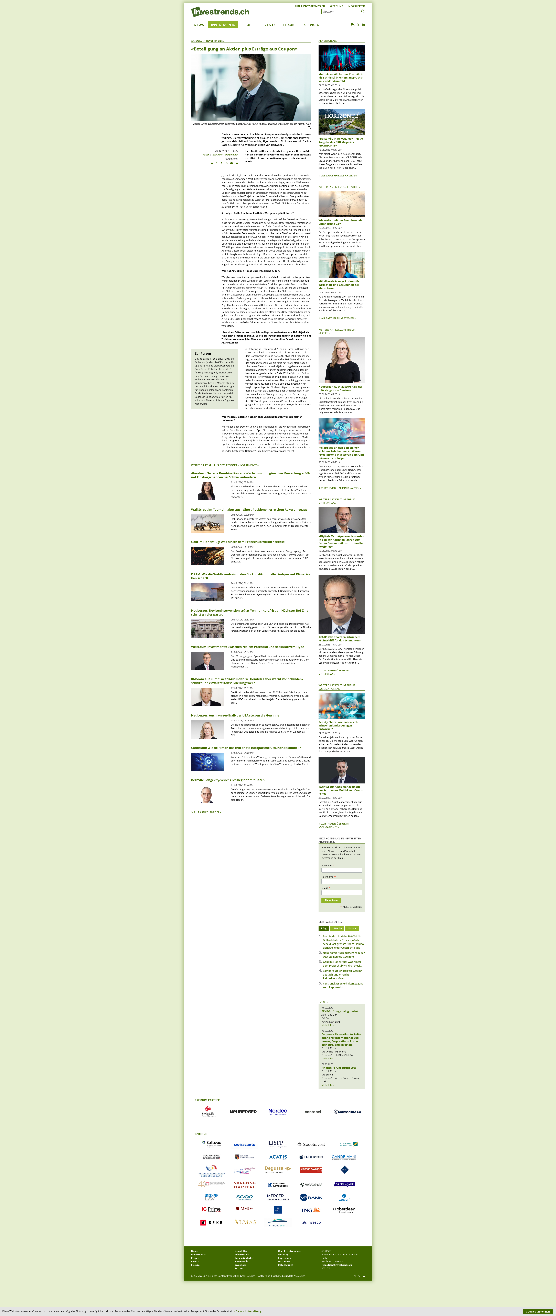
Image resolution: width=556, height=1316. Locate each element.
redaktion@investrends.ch (336, 1265)
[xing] (215, 164)
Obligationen (231, 154)
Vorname (327, 865)
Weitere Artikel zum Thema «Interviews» (337, 501)
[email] (230, 164)
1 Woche (337, 928)
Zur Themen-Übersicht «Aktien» (341, 488)
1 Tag (324, 928)
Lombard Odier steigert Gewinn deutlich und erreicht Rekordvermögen (342, 974)
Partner (201, 1134)
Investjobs (240, 1265)
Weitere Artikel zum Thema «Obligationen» (337, 687)
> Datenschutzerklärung (248, 1311)
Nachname (328, 877)
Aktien (206, 154)
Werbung (336, 6)
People (248, 24)
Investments (223, 24)
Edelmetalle (241, 1261)
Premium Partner (207, 1100)
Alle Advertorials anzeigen (339, 175)
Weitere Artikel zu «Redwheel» (339, 187)
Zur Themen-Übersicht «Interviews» (334, 672)
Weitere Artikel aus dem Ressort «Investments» (225, 465)
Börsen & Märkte (244, 1258)
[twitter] (225, 164)
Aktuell (196, 40)
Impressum (284, 1258)
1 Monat (352, 928)
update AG (291, 1276)
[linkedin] (210, 164)
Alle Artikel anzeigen (207, 812)
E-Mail (325, 888)
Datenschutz (285, 1265)
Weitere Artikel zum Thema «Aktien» (337, 331)
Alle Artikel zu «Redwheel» (338, 318)
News (199, 24)
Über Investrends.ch (310, 6)
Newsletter (356, 6)
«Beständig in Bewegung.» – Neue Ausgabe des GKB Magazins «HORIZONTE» (341, 142)
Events (269, 24)
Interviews (217, 154)
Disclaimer (284, 1261)
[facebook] (220, 164)
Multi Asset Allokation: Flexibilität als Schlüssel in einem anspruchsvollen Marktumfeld (341, 77)
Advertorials (328, 40)
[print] (235, 164)
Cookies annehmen (538, 1311)
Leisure (289, 24)
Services (311, 24)
